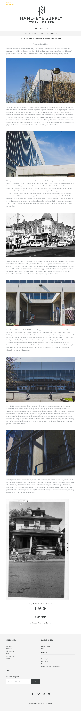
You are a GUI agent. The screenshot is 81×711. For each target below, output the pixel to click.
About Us (9, 646)
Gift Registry (10, 651)
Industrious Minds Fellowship (50, 666)
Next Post (46, 623)
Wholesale (9, 648)
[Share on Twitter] (39, 609)
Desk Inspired (45, 664)
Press (7, 653)
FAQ (42, 648)
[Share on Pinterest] (44, 609)
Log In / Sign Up (11, 656)
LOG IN (36, 28)
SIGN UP (42, 28)
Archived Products (49, 33)
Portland (49, 604)
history (43, 604)
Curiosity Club (45, 659)
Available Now (31, 33)
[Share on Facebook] (35, 609)
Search (8, 659)
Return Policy (45, 646)
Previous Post (36, 623)
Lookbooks (44, 661)
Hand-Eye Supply (46, 704)
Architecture (37, 604)
